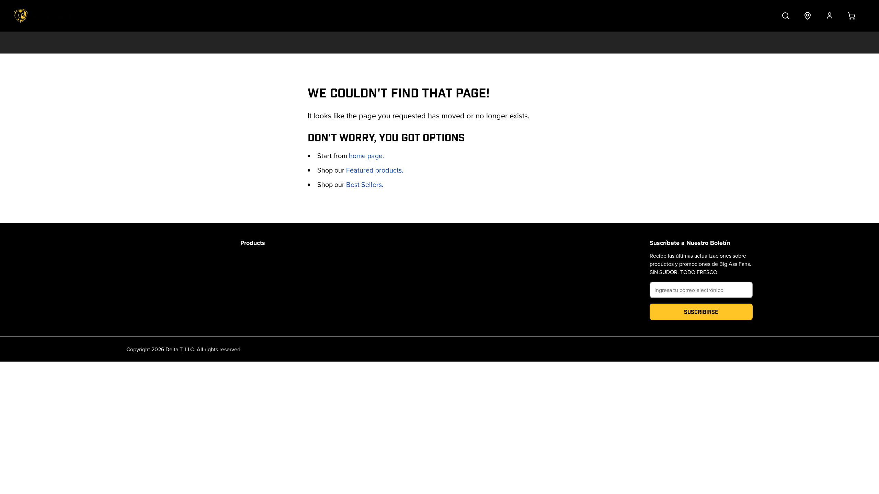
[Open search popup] (785, 16)
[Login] (829, 16)
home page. (366, 156)
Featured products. (374, 170)
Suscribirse (701, 311)
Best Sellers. (365, 184)
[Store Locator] (807, 16)
